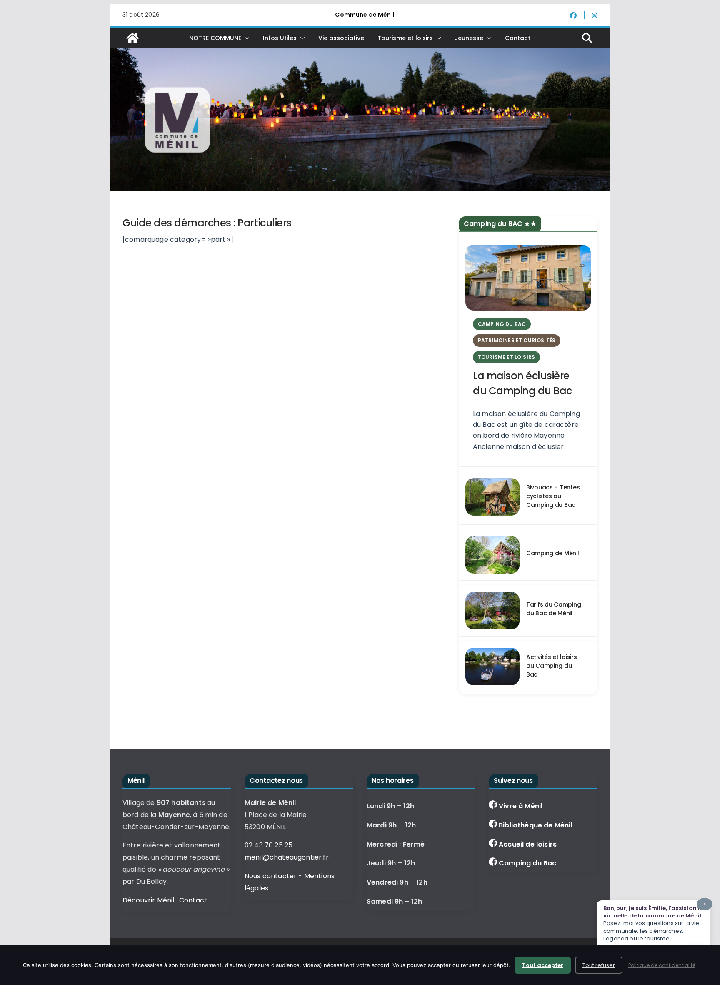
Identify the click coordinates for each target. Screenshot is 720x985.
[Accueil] (132, 38)
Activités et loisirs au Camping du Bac (551, 666)
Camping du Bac (527, 863)
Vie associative (341, 38)
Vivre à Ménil (520, 806)
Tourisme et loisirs (405, 38)
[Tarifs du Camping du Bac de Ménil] (492, 610)
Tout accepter (542, 965)
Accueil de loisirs (528, 844)
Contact (517, 38)
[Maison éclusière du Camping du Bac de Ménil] (528, 278)
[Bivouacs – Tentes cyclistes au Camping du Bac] (492, 498)
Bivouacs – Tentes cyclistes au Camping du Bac (553, 496)
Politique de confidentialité (661, 965)
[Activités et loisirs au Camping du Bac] (492, 667)
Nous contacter (271, 876)
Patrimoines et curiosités (516, 340)
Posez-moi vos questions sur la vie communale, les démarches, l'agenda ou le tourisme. (654, 921)
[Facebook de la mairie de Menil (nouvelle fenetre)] (578, 15)
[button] (245, 38)
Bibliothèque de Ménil (535, 825)
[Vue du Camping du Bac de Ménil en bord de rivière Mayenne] (492, 555)
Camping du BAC (502, 324)
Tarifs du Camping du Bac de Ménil (553, 608)
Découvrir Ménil (148, 900)
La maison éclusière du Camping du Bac (522, 383)
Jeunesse (469, 38)
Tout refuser (598, 965)
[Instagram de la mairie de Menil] (595, 15)
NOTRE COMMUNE (215, 38)
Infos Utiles (280, 38)
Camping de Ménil (552, 553)
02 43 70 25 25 (268, 845)
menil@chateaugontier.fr (287, 857)
